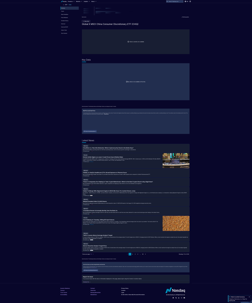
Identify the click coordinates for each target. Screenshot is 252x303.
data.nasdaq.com (93, 267)
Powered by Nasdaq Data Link (91, 270)
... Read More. (106, 114)
